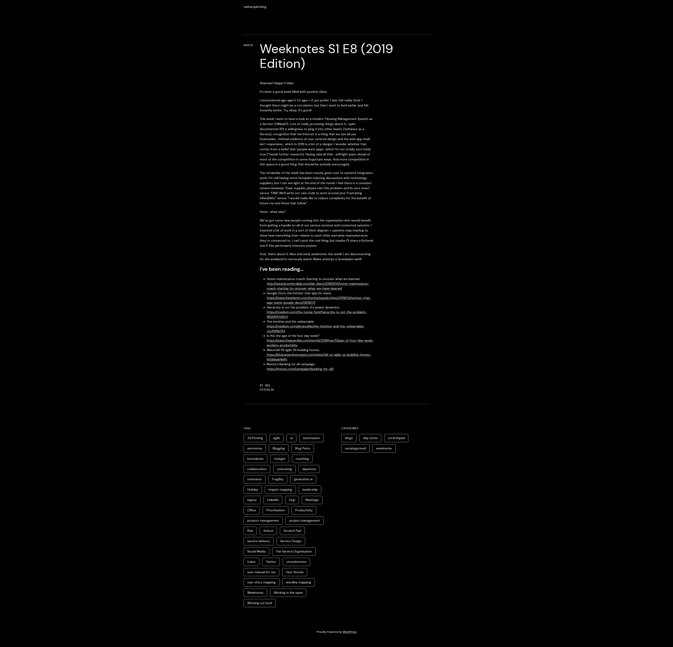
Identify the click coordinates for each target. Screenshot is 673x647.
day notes (370, 438)
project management (304, 521)
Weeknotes (255, 593)
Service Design (290, 541)
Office (251, 510)
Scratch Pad (292, 531)
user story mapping (261, 582)
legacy (252, 500)
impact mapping (280, 489)
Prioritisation (275, 510)
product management (263, 521)
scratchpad (396, 438)
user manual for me (261, 572)
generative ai (303, 479)
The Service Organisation (294, 551)
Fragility (278, 479)
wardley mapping (298, 582)
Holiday (252, 489)
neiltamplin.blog (255, 7)
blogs (349, 438)
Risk (250, 531)
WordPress (350, 631)
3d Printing (255, 438)
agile (276, 438)
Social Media (256, 551)
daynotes (309, 469)
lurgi (292, 500)
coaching (302, 459)
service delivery (258, 541)
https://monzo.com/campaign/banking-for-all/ (300, 369)
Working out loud (259, 603)
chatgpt (279, 459)
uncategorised (355, 448)
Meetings (312, 500)
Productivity (304, 510)
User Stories (295, 572)
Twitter (271, 562)
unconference (296, 562)
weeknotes (384, 448)
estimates (254, 479)
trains (251, 562)
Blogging (279, 448)
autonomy (254, 448)
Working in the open (288, 593)
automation (311, 438)
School (268, 531)
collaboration (257, 469)
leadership (310, 489)
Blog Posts (302, 448)
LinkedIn (273, 500)
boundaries (255, 459)
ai (291, 438)
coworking (284, 469)
